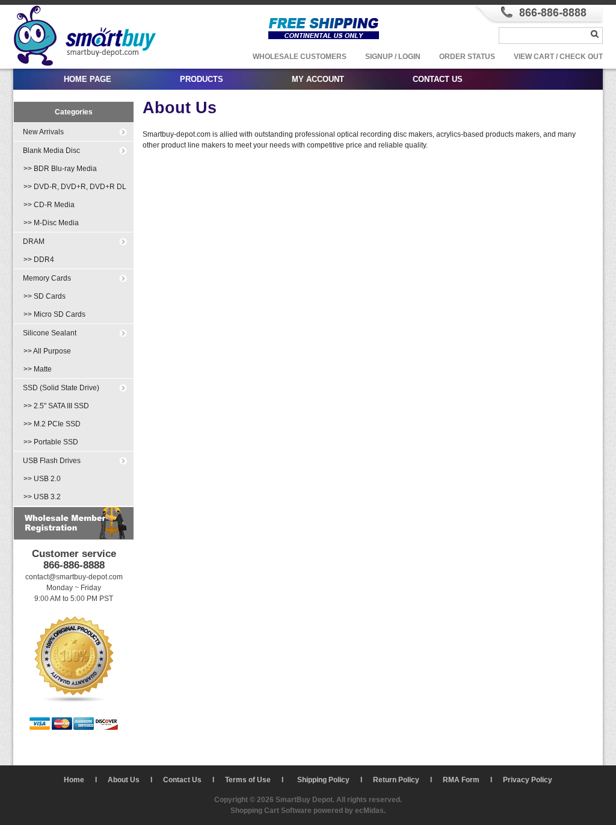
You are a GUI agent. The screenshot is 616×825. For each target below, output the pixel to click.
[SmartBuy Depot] (85, 66)
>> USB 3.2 (42, 497)
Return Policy (396, 780)
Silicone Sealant (49, 333)
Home (74, 780)
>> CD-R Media (49, 205)
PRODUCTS (201, 79)
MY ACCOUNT (318, 79)
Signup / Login (392, 56)
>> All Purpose (47, 351)
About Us (124, 780)
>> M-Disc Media (51, 223)
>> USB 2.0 (42, 479)
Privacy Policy (527, 780)
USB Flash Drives (52, 460)
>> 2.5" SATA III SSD (56, 406)
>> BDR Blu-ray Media (60, 168)
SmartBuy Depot (304, 799)
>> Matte (37, 369)
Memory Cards (47, 278)
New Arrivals (43, 132)
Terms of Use (248, 780)
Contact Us (182, 780)
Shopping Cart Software (271, 810)
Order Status (467, 56)
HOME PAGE (87, 79)
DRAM (34, 241)
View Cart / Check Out (558, 56)
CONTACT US (438, 79)
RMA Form (461, 780)
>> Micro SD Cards (54, 314)
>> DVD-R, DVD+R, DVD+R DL (74, 186)
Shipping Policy (323, 780)
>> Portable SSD (50, 442)
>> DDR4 (38, 259)
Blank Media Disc (51, 150)
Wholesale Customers (299, 56)
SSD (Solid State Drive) (61, 388)
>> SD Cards (44, 296)
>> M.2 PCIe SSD (52, 424)
